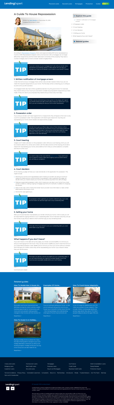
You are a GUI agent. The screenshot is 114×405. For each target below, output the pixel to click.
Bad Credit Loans (31, 366)
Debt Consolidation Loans (98, 364)
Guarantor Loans (9, 369)
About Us (53, 373)
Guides (98, 4)
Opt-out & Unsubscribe (11, 375)
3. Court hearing (77, 27)
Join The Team (95, 373)
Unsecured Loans (10, 364)
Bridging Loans (9, 366)
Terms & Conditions (10, 373)
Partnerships (61, 373)
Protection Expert (95, 369)
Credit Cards (72, 366)
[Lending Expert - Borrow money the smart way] (13, 3)
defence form (54, 156)
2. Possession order (78, 24)
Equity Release (94, 366)
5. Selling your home (79, 33)
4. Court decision (78, 30)
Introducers (69, 373)
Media (76, 373)
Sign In (106, 3)
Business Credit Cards (75, 369)
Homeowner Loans (31, 364)
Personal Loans (54, 4)
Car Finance (72, 364)
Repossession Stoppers (29, 53)
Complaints (45, 373)
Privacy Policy (21, 373)
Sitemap (103, 373)
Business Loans (51, 366)
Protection (89, 4)
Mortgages (79, 4)
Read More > (18, 316)
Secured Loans (67, 4)
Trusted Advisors (84, 373)
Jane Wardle (33, 20)
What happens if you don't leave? (83, 36)
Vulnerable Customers (33, 373)
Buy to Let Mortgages (53, 369)
